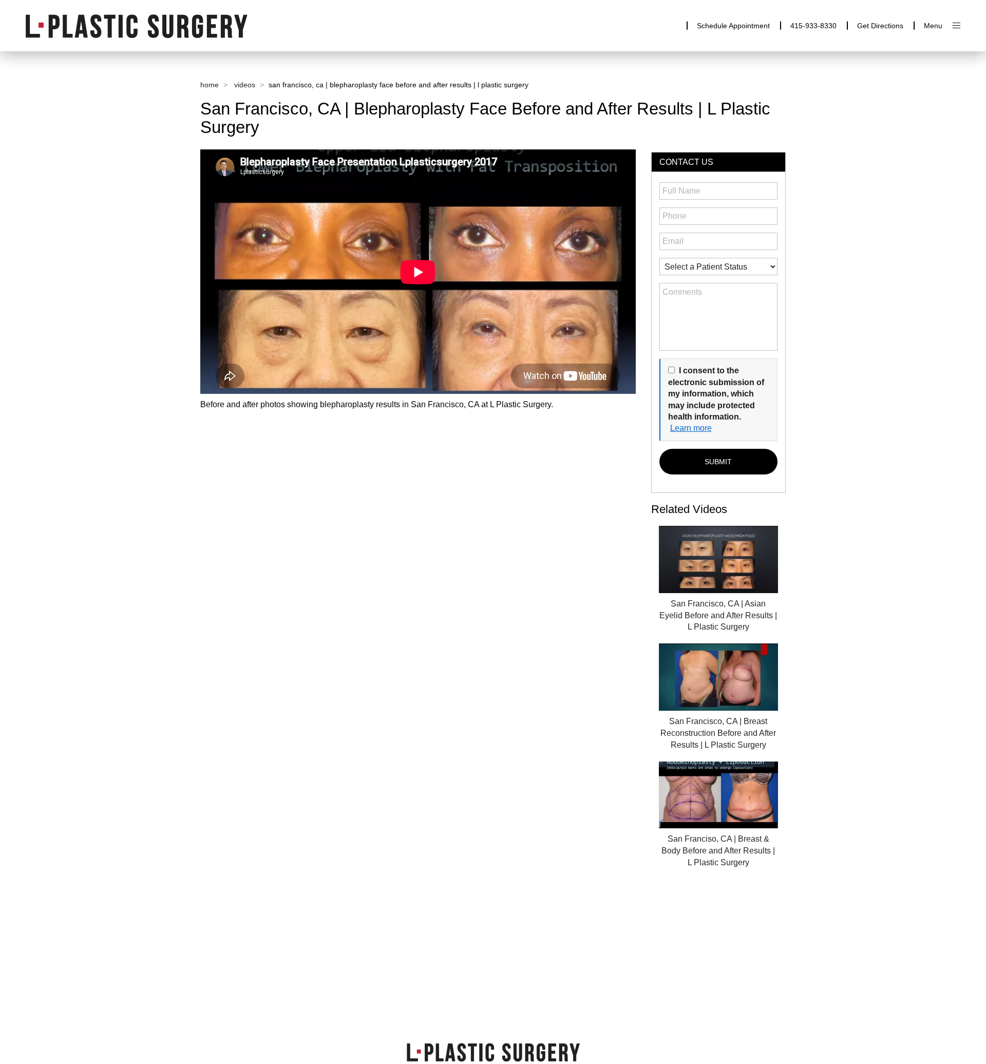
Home (209, 85)
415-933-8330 (813, 26)
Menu (933, 26)
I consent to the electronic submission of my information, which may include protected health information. (716, 393)
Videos (244, 85)
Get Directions (880, 26)
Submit (718, 462)
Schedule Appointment (733, 26)
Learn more (691, 428)
